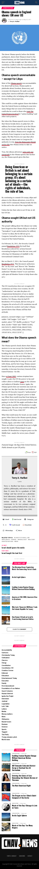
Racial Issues (6, 722)
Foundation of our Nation (11, 688)
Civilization (6, 658)
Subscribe (22, 856)
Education (5, 676)
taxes (22, 381)
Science (4, 727)
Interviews (5, 699)
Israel (14, 539)
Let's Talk (5, 706)
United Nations (7, 541)
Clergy (4, 663)
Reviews (5, 724)
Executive (5, 681)
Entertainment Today (9, 678)
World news (6, 740)
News (4, 717)
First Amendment (8, 686)
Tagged (4, 732)
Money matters (7, 714)
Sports (4, 729)
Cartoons (5, 653)
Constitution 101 (8, 668)
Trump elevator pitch (9, 737)
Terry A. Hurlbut (14, 21)
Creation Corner (7, 670)
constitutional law (22, 537)
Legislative (5, 704)
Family (4, 683)
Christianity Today (8, 655)
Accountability (7, 650)
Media (4, 711)
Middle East (22, 539)
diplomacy (6, 539)
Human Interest (7, 693)
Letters (4, 709)
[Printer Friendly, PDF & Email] (30, 452)
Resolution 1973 (8, 264)
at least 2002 (11, 376)
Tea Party (5, 734)
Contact (29, 856)
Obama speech (16, 83)
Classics (5, 660)
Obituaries (5, 719)
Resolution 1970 (13, 246)
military (32, 539)
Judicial (4, 701)
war (16, 541)
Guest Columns (7, 691)
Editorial (5, 673)
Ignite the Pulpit (7, 696)
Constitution (6, 665)
